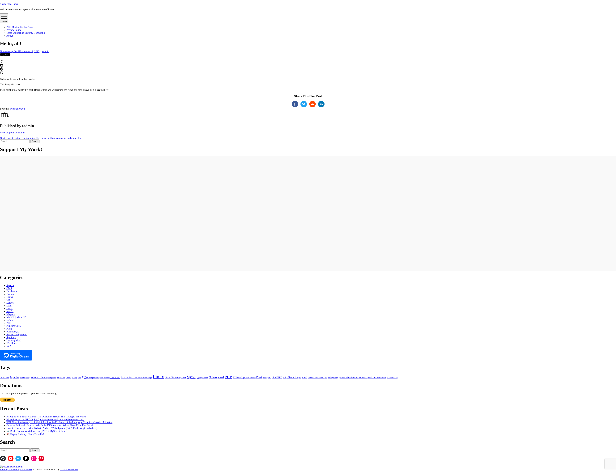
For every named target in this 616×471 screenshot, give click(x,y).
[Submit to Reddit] (1, 62)
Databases (11, 291)
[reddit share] (312, 104)
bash (33, 377)
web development (377, 377)
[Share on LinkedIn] (1, 65)
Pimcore (252, 377)
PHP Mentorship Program (19, 27)
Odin (212, 377)
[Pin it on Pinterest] (1, 69)
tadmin (45, 51)
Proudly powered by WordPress (16, 469)
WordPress (11, 343)
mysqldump (203, 377)
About (9, 35)
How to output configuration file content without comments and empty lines (41, 138)
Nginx (9, 320)
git (83, 377)
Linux (9, 308)
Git (8, 299)
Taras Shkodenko (69, 469)
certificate (41, 377)
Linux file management (175, 377)
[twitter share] (303, 104)
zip (396, 377)
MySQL (193, 377)
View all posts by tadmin (12, 132)
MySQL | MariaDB (16, 317)
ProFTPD (277, 377)
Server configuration (16, 334)
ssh (326, 377)
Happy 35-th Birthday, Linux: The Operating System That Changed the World (46, 416)
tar (360, 377)
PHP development (241, 377)
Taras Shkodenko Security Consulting (25, 32)
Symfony (11, 337)
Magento (10, 314)
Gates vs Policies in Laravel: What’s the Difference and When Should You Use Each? (49, 425)
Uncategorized (17, 108)
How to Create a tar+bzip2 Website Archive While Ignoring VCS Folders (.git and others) (51, 428)
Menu (4, 21)
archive (23, 377)
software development (316, 377)
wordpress (391, 377)
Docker (10, 294)
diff (58, 377)
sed (300, 377)
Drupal (9, 297)
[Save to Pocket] (1, 73)
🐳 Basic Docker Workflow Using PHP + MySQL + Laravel (37, 431)
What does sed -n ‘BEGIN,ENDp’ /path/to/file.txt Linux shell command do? (45, 419)
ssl (329, 377)
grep (101, 377)
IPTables (106, 377)
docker (62, 377)
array (28, 377)
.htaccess (4, 377)
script (285, 377)
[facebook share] (295, 104)
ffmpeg (74, 377)
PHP (8, 323)
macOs (9, 311)
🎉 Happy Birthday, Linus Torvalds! (25, 434)
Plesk (9, 328)
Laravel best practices (132, 377)
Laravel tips (147, 377)
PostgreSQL (12, 331)
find (79, 377)
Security (293, 377)
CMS (9, 288)
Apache (10, 285)
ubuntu (365, 377)
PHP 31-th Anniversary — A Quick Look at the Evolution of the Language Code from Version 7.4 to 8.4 (59, 422)
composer (51, 377)
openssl (219, 377)
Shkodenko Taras (9, 4)
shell (304, 377)
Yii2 (8, 346)
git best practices (92, 377)
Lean (9, 305)
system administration (349, 377)
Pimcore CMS (13, 325)
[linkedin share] (321, 104)
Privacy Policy (13, 30)
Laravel (10, 302)
